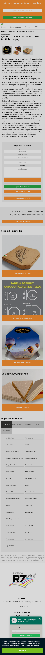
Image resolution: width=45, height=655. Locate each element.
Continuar (22, 650)
